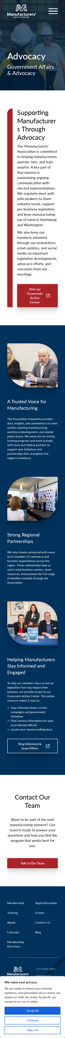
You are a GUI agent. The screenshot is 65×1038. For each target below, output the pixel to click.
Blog (38, 932)
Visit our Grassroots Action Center (35, 295)
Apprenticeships (46, 903)
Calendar (13, 932)
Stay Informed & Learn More (30, 746)
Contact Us (42, 922)
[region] (32, 1007)
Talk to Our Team (33, 863)
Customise (32, 1020)
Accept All (32, 1010)
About (11, 922)
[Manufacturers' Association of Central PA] (21, 11)
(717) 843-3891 (46, 969)
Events (39, 912)
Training (12, 912)
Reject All (32, 1030)
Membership (15, 903)
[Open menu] (51, 11)
